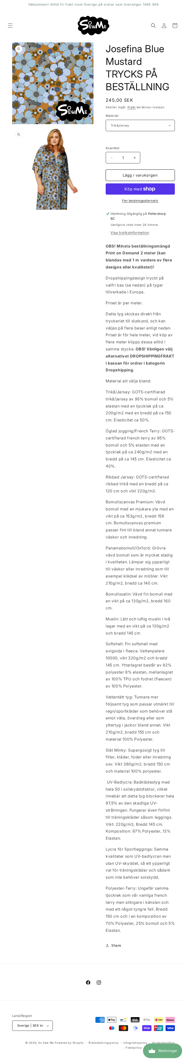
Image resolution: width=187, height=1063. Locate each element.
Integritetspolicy (135, 1042)
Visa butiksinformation (130, 232)
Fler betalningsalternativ (140, 200)
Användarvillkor (163, 1042)
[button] (10, 25)
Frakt (132, 107)
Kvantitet (113, 148)
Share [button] (116, 945)
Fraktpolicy (134, 1047)
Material (112, 116)
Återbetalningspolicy (103, 1042)
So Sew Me (46, 1042)
